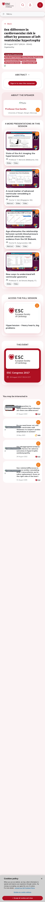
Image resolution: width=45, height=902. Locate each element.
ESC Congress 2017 (18, 372)
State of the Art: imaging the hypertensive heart (20, 154)
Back (9, 24)
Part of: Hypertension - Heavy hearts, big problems (23, 57)
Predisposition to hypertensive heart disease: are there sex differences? (28, 408)
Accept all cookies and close (23, 898)
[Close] (41, 878)
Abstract (10, 203)
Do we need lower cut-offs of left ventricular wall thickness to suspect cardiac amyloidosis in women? (28, 428)
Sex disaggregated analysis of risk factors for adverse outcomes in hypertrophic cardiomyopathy (28, 450)
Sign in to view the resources (22, 83)
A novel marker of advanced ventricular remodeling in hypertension (20, 193)
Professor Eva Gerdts (15, 109)
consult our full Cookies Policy (25, 888)
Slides (9, 163)
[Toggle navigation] (40, 5)
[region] (22, 888)
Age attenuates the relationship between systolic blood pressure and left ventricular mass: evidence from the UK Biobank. (22, 235)
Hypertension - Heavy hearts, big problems (22, 326)
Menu (9, 14)
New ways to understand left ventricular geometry (20, 275)
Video (16, 163)
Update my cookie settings (22, 892)
